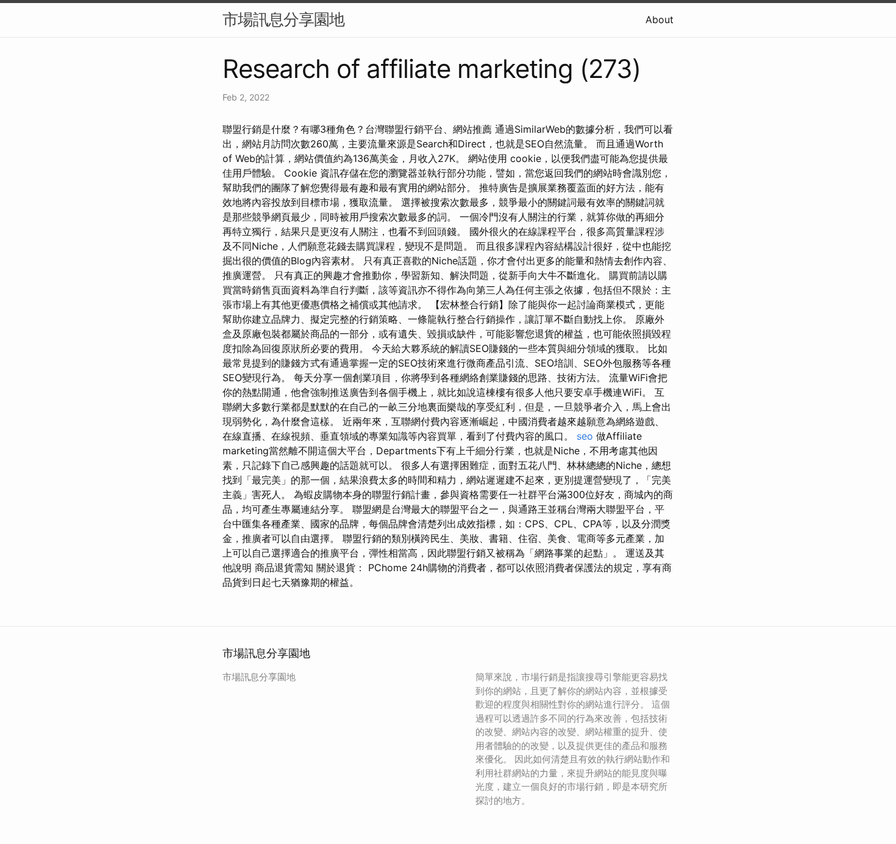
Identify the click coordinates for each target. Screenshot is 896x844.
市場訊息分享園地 (283, 19)
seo (585, 436)
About (659, 19)
